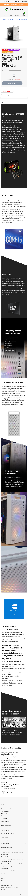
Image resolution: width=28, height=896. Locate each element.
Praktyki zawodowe (6, 890)
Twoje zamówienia (6, 825)
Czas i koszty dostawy (6, 840)
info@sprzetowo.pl (6, 793)
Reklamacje (4, 818)
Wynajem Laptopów (6, 850)
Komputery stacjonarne (8, 19)
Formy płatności (5, 837)
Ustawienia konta (5, 828)
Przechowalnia (5, 830)
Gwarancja (4, 816)
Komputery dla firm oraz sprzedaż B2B (11, 887)
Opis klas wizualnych (6, 885)
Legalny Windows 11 (6, 861)
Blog (2, 880)
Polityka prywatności (6, 847)
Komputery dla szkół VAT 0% (8, 870)
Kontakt (3, 883)
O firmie (3, 878)
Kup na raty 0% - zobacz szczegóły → (14, 4)
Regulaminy (4, 813)
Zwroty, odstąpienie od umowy (9, 809)
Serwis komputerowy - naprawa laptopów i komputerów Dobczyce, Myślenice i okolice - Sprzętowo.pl (12, 866)
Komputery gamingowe (21, 19)
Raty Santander (5, 811)
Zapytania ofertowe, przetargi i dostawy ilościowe (14, 857)
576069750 (4, 791)
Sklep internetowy (12, 894)
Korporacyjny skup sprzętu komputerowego (12, 859)
